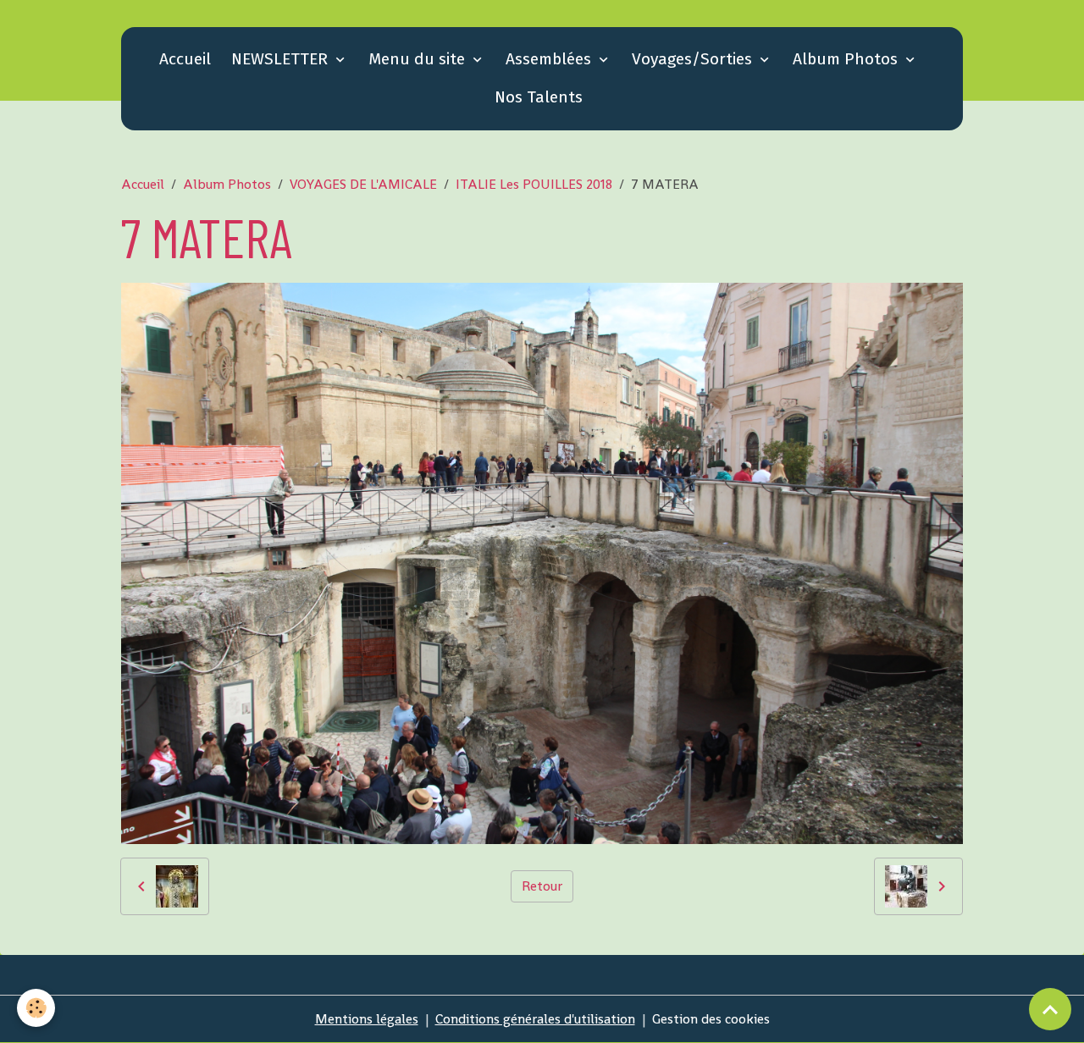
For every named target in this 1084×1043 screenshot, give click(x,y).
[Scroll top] (1050, 1009)
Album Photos (847, 59)
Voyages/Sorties (694, 59)
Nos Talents (539, 97)
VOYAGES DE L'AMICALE (363, 184)
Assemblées (550, 59)
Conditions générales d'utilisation (535, 1019)
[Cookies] (36, 1008)
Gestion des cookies (711, 1019)
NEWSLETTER (281, 59)
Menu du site (418, 59)
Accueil (185, 59)
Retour (542, 886)
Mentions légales (366, 1019)
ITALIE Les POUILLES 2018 (534, 184)
